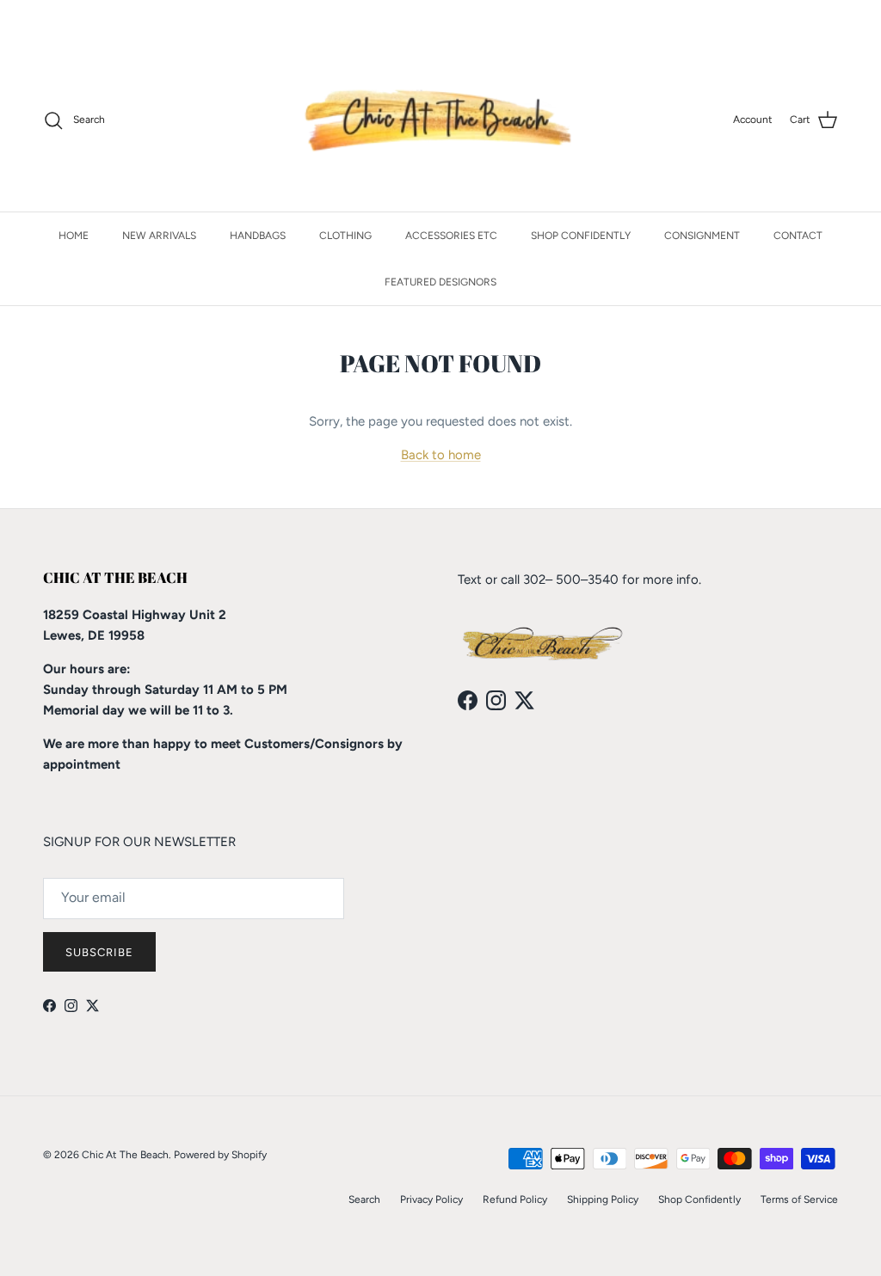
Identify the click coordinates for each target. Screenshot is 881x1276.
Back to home (441, 455)
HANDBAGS (258, 236)
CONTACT (797, 236)
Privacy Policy (431, 1199)
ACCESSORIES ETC (451, 236)
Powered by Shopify (220, 1155)
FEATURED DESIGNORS (440, 282)
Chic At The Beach (125, 1155)
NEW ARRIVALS (159, 236)
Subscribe (99, 952)
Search (364, 1199)
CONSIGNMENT (702, 236)
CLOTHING (345, 236)
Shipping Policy (602, 1199)
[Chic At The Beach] (441, 120)
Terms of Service (799, 1199)
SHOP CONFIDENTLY (581, 236)
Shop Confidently (699, 1199)
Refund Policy (515, 1199)
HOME (74, 236)
